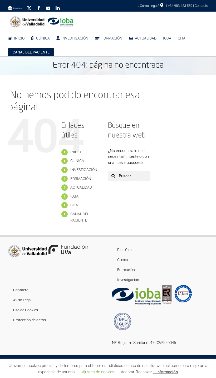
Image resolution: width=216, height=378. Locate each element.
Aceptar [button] (127, 372)
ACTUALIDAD (81, 187)
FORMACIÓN (80, 178)
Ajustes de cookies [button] (98, 372)
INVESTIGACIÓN (83, 170)
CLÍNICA (77, 161)
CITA (74, 205)
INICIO (75, 152)
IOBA (74, 196)
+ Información (165, 372)
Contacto (201, 6)
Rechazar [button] (144, 372)
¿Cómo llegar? (149, 6)
